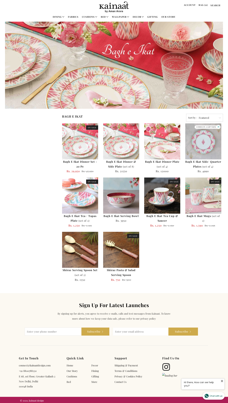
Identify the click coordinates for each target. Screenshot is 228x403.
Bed (103, 16)
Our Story (168, 16)
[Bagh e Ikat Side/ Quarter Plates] (203, 141)
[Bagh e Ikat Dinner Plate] (162, 141)
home (70, 365)
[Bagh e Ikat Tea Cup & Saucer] (162, 195)
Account (190, 4)
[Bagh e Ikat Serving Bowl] (121, 195)
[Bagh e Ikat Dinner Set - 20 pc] (80, 141)
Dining (57, 16)
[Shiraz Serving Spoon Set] (80, 250)
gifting (95, 376)
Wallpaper (119, 16)
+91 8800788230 (28, 371)
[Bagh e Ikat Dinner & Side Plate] (121, 141)
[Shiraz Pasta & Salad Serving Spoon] (121, 250)
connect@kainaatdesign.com (35, 365)
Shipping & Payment (126, 365)
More (94, 382)
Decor (137, 16)
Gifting (152, 16)
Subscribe (93, 331)
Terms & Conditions (126, 371)
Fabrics (73, 16)
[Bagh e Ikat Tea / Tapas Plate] (80, 195)
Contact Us (121, 382)
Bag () (203, 4)
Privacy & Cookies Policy (128, 376)
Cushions (88, 16)
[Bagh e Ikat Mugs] (203, 195)
